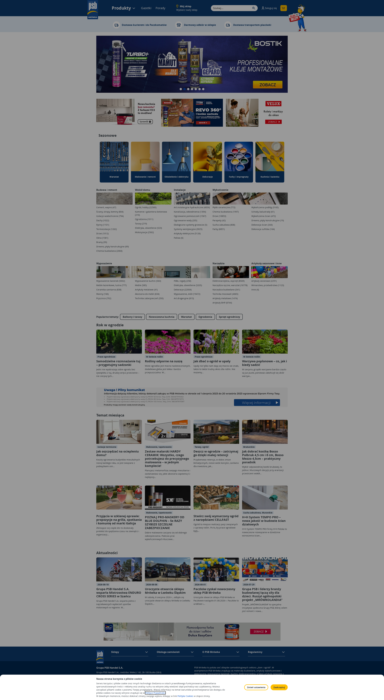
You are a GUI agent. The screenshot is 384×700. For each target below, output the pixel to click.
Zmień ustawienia (256, 687)
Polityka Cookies (185, 696)
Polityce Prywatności (155, 692)
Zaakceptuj (279, 687)
